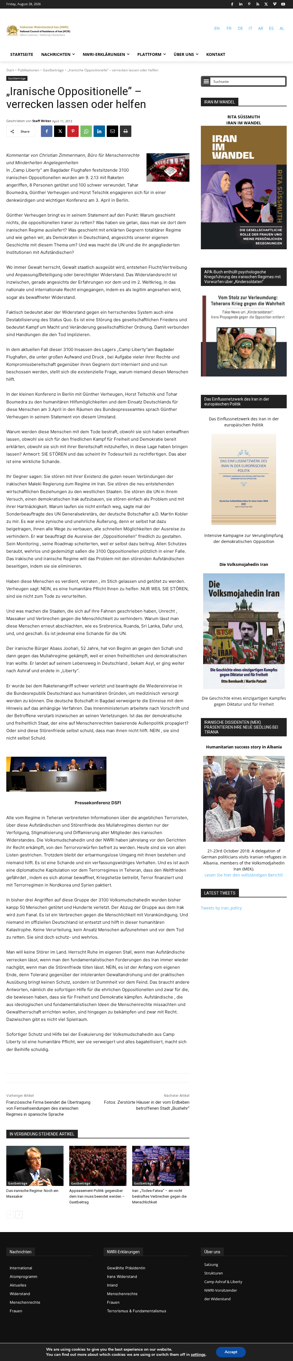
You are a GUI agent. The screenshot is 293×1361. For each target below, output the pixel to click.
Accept (231, 1352)
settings (198, 1354)
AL (282, 28)
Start (10, 70)
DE (240, 28)
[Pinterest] (249, 4)
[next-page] (19, 1214)
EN (217, 28)
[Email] (112, 131)
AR (260, 28)
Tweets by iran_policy (221, 908)
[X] (266, 4)
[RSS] (257, 4)
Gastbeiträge (53, 70)
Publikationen (28, 70)
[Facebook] (232, 4)
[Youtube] (283, 4)
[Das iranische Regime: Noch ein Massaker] (35, 1166)
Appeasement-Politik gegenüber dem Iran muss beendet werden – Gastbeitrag (97, 1196)
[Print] (125, 131)
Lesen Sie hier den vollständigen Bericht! (244, 875)
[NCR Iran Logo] (40, 30)
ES (271, 28)
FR (229, 28)
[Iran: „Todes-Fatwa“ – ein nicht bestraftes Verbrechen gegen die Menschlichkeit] (160, 1166)
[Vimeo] (274, 4)
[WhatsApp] (86, 131)
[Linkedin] (240, 4)
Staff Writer (41, 121)
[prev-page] (9, 1214)
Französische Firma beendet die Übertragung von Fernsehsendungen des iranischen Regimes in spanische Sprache (48, 1108)
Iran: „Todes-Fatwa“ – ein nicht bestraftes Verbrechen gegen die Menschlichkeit (159, 1196)
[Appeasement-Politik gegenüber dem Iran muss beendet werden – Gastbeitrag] (97, 1166)
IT (250, 28)
